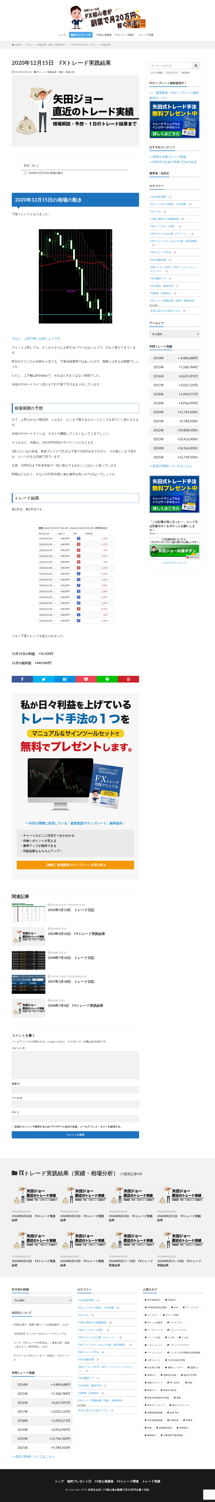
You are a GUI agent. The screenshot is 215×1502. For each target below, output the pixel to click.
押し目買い (175, 1382)
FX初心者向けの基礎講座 (167, 218)
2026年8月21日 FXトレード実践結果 (179, 1218)
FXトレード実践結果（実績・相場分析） (46, 44)
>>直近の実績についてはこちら (170, 466)
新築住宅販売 (169, 1390)
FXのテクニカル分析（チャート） (172, 233)
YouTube (185, 72)
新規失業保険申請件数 (158, 1397)
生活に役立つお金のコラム (167, 310)
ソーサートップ (155, 1330)
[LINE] (107, 679)
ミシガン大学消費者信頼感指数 (185, 1352)
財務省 (189, 1420)
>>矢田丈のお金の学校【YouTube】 (173, 162)
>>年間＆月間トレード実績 (167, 157)
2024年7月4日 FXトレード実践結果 (75, 1005)
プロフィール (171, 72)
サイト (15, 1112)
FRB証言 (172, 1299)
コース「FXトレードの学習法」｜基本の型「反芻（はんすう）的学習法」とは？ (41, 1344)
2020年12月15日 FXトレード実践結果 (91, 44)
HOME (18, 45)
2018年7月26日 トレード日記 (71, 958)
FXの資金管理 (160, 196)
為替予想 (174, 1412)
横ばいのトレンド (180, 1405)
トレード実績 (146, 34)
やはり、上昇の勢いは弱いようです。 (37, 338)
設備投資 (174, 1420)
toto (176, 1307)
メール (17, 1098)
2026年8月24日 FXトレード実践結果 (131, 1218)
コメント (18, 1048)
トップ (62, 34)
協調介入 (194, 1367)
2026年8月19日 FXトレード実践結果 (82, 1263)
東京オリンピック (156, 1405)
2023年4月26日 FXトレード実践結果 (76, 934)
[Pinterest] (128, 679)
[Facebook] (22, 679)
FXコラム (158, 211)
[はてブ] (64, 679)
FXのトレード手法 (163, 252)
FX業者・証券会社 (163, 293)
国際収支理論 (169, 1375)
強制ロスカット (155, 1382)
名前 (16, 1083)
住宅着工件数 (153, 1367)
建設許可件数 (190, 1375)
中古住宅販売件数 (176, 1360)
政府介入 (151, 1390)
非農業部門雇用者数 (173, 1435)
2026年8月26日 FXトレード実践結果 (33, 1218)
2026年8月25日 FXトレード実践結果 (82, 1218)
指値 (190, 1382)
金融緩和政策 (165, 1427)
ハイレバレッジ (155, 1345)
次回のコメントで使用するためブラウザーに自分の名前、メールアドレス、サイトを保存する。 (68, 1126)
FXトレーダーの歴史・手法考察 (170, 204)
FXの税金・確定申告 (164, 285)
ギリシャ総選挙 (155, 1322)
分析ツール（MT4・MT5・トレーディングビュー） (173, 269)
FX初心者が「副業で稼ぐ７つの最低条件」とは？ (41, 1324)
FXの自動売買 (160, 259)
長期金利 (183, 1427)
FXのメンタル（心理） (165, 226)
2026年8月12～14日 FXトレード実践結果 (179, 1263)
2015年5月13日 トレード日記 (71, 910)
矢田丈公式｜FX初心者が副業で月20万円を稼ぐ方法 (118, 1489)
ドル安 (171, 1337)
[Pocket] (86, 679)
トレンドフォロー (178, 1330)
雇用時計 (151, 1435)
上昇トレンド (153, 1360)
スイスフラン (176, 1322)
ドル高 (184, 1337)
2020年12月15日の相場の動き (44, 172)
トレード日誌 (153, 1337)
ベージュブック (155, 1352)
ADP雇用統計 (154, 1299)
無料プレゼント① (81, 34)
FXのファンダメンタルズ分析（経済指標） (174, 242)
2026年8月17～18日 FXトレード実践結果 (131, 1263)
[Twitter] (43, 679)
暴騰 (178, 1397)
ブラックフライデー (179, 1345)
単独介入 (151, 1375)
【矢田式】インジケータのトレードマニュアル (39, 1333)
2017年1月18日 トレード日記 (71, 981)
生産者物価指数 (155, 1420)
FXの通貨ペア (160, 278)
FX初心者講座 (104, 34)
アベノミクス (192, 1307)
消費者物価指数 (155, 1412)
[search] (196, 65)
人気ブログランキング (174, 562)
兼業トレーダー (175, 1367)
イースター (152, 1315)
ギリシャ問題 (172, 1315)
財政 (149, 1427)
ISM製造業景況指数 (157, 1307)
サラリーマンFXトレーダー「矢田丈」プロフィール (41, 1357)
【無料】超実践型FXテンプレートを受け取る (75, 865)
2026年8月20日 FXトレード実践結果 (33, 1263)
